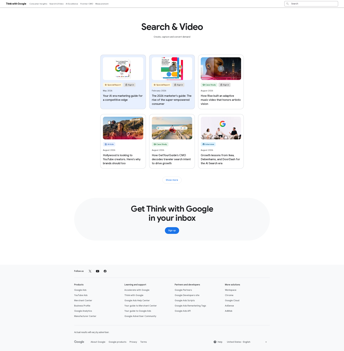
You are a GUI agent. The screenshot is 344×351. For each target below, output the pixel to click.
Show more (172, 180)
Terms (143, 342)
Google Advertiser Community (140, 316)
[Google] (79, 342)
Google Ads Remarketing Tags (190, 305)
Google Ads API (183, 311)
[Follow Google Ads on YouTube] (97, 271)
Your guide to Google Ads (137, 311)
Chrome (229, 295)
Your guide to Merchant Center (140, 305)
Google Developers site (187, 295)
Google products (117, 342)
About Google (98, 342)
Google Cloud (232, 300)
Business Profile (82, 305)
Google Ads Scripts (185, 300)
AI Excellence (72, 4)
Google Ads (80, 290)
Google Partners (183, 290)
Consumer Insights (38, 4)
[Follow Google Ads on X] (90, 271)
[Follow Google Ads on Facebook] (105, 271)
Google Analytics (83, 311)
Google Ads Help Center (137, 300)
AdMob (228, 311)
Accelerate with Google (136, 290)
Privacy (133, 342)
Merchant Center (83, 300)
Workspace (230, 290)
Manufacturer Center (85, 316)
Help (220, 342)
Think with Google (133, 295)
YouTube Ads (80, 295)
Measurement (102, 4)
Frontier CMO (86, 4)
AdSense (229, 305)
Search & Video (56, 4)
